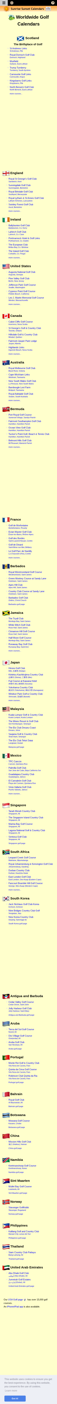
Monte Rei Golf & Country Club (24, 1064)
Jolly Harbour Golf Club (20, 1009)
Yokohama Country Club (26, 688)
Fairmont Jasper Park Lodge (23, 342)
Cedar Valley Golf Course (21, 1003)
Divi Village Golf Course (20, 1037)
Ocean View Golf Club (20, 428)
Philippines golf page (17, 1238)
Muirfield (19, 62)
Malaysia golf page (16, 747)
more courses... (16, 94)
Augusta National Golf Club (22, 273)
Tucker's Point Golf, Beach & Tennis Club (29, 435)
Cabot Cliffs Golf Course (21, 323)
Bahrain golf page (16, 1106)
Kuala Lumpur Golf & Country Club (26, 716)
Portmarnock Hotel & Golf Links (24, 239)
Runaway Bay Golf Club (20, 645)
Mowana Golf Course (19, 1122)
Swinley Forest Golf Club (21, 205)
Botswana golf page (17, 1127)
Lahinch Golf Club (17, 233)
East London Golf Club (25, 878)
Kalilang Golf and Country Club (24, 1232)
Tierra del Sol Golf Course (21, 1030)
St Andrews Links (18, 49)
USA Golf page (15, 1299)
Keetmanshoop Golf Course (22, 1167)
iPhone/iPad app (15, 1306)
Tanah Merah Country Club (22, 812)
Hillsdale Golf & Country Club (23, 335)
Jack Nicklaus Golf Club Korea (24, 905)
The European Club (18, 246)
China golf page (15, 1148)
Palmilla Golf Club (25, 769)
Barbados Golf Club (18, 599)
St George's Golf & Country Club (25, 329)
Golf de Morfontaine (18, 526)
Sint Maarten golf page (18, 1193)
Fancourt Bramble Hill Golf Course (26, 884)
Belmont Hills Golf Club (20, 441)
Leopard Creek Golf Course (22, 858)
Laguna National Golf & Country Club (27, 831)
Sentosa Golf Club (18, 838)
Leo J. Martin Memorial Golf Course (26, 299)
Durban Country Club (19, 871)
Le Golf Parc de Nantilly (20, 552)
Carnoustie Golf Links (20, 75)
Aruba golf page (15, 1049)
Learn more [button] (11, 1390)
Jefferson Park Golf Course (22, 286)
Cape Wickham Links (19, 375)
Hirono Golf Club (17, 669)
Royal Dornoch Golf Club (22, 56)
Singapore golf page (17, 843)
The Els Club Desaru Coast (22, 728)
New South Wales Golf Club (22, 382)
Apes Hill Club (18, 586)
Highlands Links (20, 348)
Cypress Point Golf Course (22, 292)
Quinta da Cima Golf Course (23, 1070)
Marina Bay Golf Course (21, 825)
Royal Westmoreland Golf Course (25, 573)
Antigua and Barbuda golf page (21, 1015)
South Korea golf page (18, 924)
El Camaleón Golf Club (22, 782)
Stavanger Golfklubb (19, 1208)
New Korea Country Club (21, 918)
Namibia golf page (16, 1172)
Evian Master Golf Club (21, 533)
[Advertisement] (28, 136)
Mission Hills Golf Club (20, 1143)
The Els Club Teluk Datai (21, 741)
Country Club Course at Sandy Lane (26, 592)
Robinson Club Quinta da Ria (23, 1077)
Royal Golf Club (16, 1101)
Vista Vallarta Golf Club (20, 788)
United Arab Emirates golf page (21, 1286)
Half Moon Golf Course (20, 639)
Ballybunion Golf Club (19, 226)
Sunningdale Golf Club (20, 186)
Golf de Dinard (20, 546)
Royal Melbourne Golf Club (22, 369)
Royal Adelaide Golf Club (21, 395)
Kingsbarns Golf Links (21, 82)
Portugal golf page (16, 1082)
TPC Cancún (18, 762)
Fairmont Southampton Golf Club (25, 422)
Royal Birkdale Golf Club (21, 192)
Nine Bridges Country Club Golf (24, 911)
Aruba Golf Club (16, 1043)
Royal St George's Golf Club (23, 180)
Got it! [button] (15, 1398)
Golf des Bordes (21, 539)
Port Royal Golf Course (22, 416)
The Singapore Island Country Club (26, 818)
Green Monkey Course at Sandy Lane (27, 579)
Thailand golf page (16, 1259)
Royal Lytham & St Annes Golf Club (26, 199)
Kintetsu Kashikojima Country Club (26, 675)
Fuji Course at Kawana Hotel (23, 682)
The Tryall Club (19, 619)
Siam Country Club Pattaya (22, 1253)
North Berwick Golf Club (22, 88)
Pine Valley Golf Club (19, 279)
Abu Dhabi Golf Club (19, 1274)
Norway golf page (16, 1214)
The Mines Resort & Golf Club (23, 722)
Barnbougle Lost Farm (20, 388)
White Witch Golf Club (19, 626)
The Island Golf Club (19, 252)
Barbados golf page (17, 604)
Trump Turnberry (20, 69)
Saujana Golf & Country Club (23, 735)
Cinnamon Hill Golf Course (22, 632)
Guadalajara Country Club (21, 775)
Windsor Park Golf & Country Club (26, 695)
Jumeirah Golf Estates (20, 1280)
